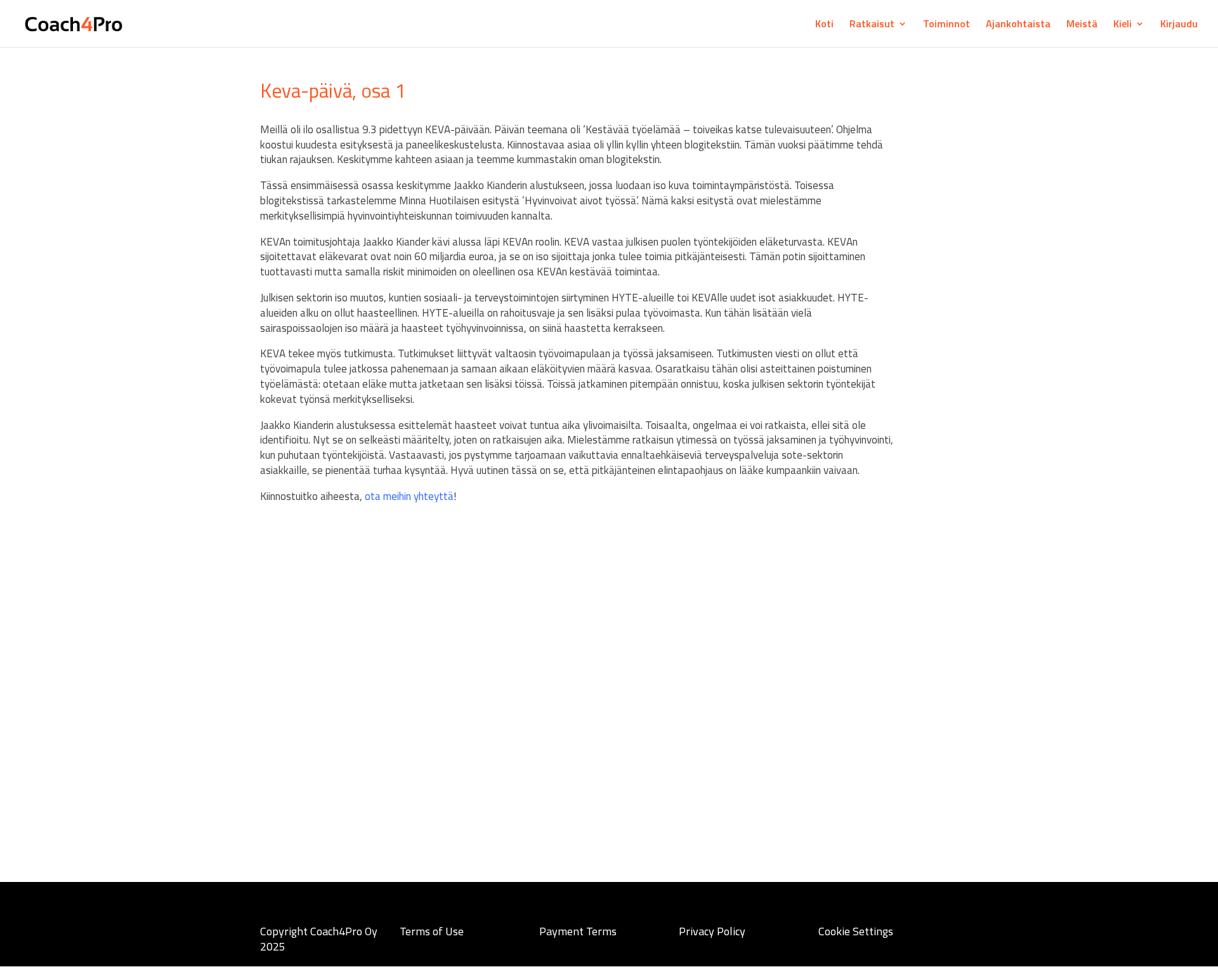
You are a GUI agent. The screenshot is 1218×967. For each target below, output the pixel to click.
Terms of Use (432, 931)
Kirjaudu (1179, 25)
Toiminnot (946, 25)
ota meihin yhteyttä (409, 496)
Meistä (1081, 25)
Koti (824, 25)
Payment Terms (578, 931)
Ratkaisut (871, 25)
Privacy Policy (712, 931)
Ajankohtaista (1018, 25)
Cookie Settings (855, 931)
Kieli (1122, 25)
